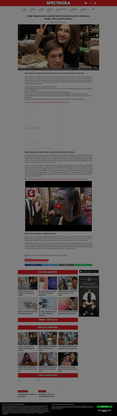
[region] (58, 409)
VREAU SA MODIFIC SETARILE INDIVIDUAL (104, 411)
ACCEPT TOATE (104, 406)
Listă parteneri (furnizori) (56, 409)
